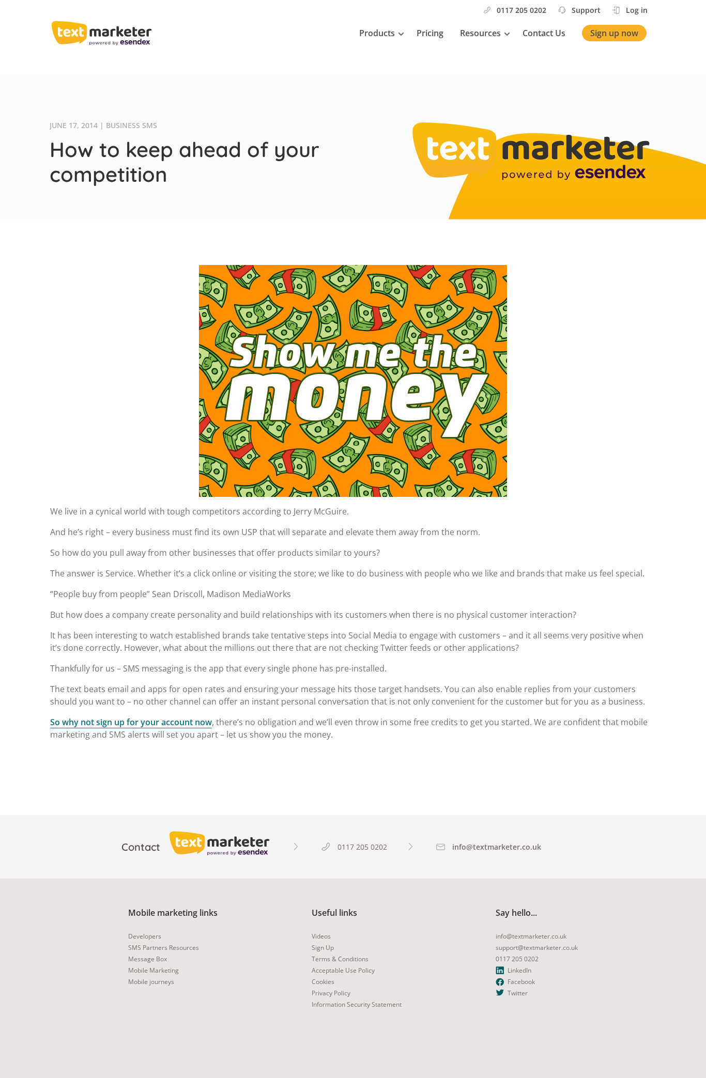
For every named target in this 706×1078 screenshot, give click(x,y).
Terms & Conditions (340, 959)
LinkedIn (519, 970)
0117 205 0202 (521, 10)
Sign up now (614, 33)
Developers (144, 936)
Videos (321, 936)
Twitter (518, 993)
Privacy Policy (331, 993)
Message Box (147, 959)
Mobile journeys (151, 981)
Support (586, 10)
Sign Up (323, 947)
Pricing (430, 33)
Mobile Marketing (153, 970)
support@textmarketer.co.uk (537, 947)
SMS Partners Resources (163, 947)
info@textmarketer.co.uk (531, 936)
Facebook (521, 981)
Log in (637, 10)
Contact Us (544, 33)
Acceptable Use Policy (343, 970)
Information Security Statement (357, 1004)
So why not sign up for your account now (131, 722)
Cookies (323, 981)
